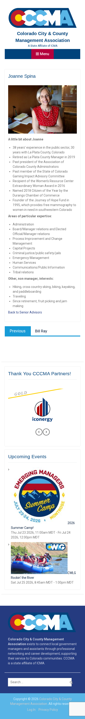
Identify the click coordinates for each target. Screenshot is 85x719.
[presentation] (39, 433)
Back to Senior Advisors (25, 312)
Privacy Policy (48, 709)
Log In (31, 709)
